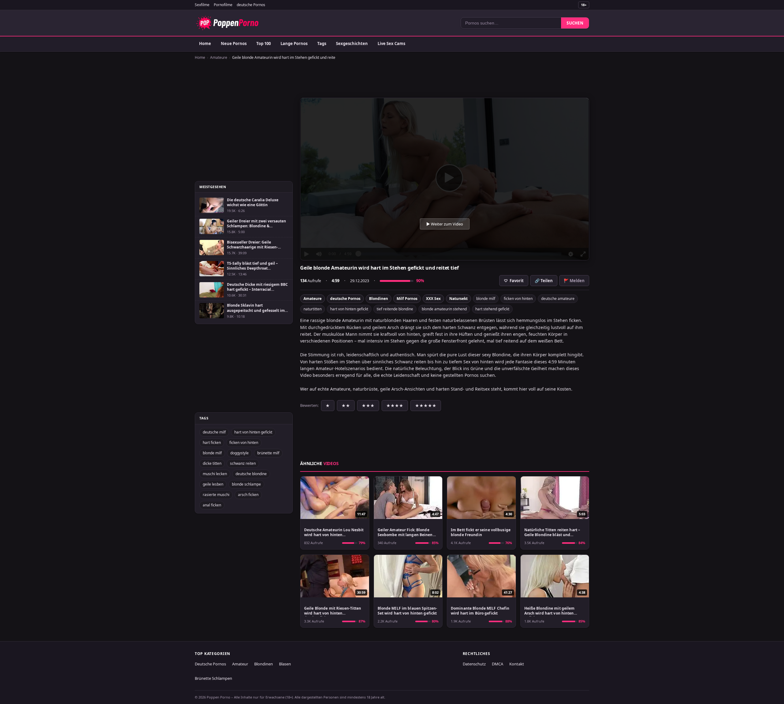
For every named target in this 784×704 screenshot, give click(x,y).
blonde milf (485, 298)
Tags (321, 43)
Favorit (514, 280)
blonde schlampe (246, 484)
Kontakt (516, 664)
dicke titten (212, 463)
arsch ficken (248, 494)
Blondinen (378, 298)
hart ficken (212, 442)
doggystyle (239, 453)
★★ (345, 405)
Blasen (285, 664)
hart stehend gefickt (492, 309)
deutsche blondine (251, 473)
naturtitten (312, 309)
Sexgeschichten (352, 43)
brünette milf (268, 453)
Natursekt (458, 298)
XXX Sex (433, 298)
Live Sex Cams (391, 43)
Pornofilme (223, 4)
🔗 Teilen (544, 280)
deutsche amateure (558, 298)
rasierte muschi (216, 494)
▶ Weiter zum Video (444, 224)
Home (205, 43)
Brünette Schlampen (213, 678)
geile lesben (213, 484)
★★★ (368, 405)
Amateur (240, 664)
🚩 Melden (574, 280)
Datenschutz (474, 664)
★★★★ (394, 405)
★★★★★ (425, 405)
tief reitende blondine (395, 309)
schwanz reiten (243, 463)
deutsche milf (214, 432)
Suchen (575, 23)
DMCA (497, 664)
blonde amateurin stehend (444, 309)
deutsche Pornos (251, 4)
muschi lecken (215, 473)
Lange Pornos (294, 43)
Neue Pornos (234, 43)
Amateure (218, 57)
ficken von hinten (518, 298)
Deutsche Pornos (210, 664)
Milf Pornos (407, 298)
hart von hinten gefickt (349, 309)
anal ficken (212, 505)
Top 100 (263, 43)
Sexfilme (202, 4)
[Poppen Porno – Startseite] (227, 23)
